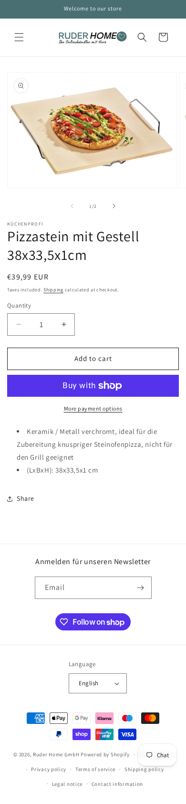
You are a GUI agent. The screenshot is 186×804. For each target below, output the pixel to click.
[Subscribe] (140, 588)
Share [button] (25, 498)
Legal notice (67, 784)
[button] (19, 37)
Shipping (53, 290)
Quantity (19, 305)
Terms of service (95, 769)
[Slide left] (72, 206)
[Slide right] (113, 206)
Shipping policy (144, 769)
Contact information (117, 784)
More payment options (93, 408)
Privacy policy (48, 769)
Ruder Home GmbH (56, 754)
